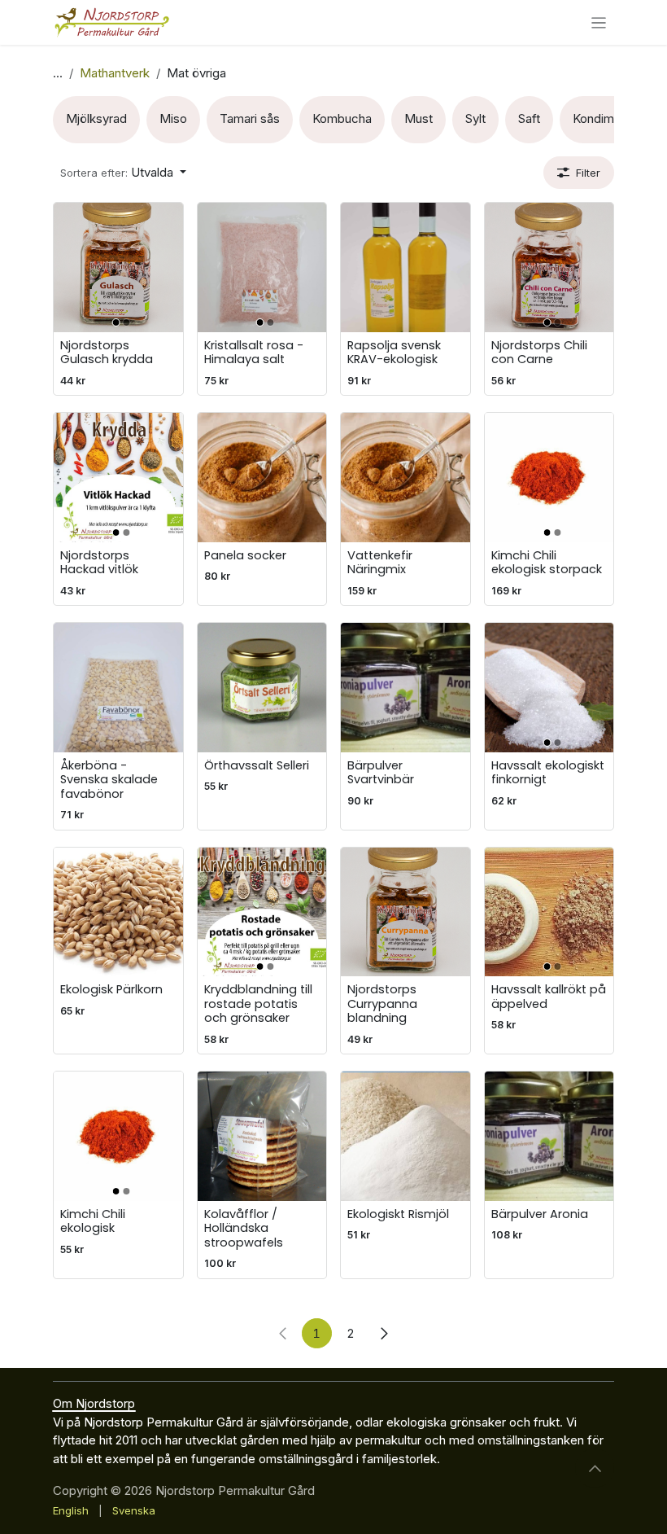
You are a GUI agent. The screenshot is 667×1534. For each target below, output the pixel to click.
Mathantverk (115, 73)
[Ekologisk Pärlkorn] (118, 912)
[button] (123, 173)
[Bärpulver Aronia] (549, 1136)
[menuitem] (96, 119)
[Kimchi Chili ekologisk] (118, 1136)
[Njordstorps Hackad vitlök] (118, 477)
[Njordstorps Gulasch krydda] (118, 267)
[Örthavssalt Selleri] (262, 687)
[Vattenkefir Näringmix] (405, 477)
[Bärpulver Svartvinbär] (405, 687)
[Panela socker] (262, 477)
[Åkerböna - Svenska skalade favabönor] (118, 687)
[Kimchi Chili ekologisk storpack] (549, 477)
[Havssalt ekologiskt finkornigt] (549, 687)
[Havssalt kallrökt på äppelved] (549, 912)
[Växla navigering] (599, 22)
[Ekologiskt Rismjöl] (405, 1136)
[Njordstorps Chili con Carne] (549, 267)
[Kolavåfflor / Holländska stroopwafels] (262, 1136)
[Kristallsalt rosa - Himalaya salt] (262, 267)
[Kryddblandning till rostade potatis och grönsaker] (262, 912)
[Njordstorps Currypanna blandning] (405, 912)
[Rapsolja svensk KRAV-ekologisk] (405, 267)
